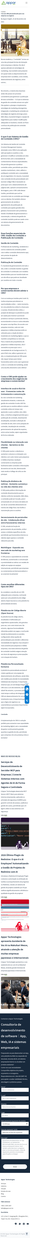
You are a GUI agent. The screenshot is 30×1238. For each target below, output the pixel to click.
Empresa (3, 1104)
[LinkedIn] (23, 1224)
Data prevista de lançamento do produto (13, 1121)
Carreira (3, 1196)
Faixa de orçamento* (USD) (9, 1129)
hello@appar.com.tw (7, 1208)
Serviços (3, 1183)
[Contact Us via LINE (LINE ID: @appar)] (27, 694)
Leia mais (4, 815)
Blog (2, 1194)
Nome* (3, 1087)
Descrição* (4, 1138)
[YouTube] (27, 1224)
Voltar (4, 12)
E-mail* (3, 1095)
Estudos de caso (6, 1191)
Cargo (3, 1112)
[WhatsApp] (19, 1224)
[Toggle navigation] (26, 2)
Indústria (3, 1186)
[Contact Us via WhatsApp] (27, 689)
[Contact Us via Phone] (27, 700)
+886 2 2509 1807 (6, 1206)
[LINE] (15, 1224)
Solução (3, 1189)
